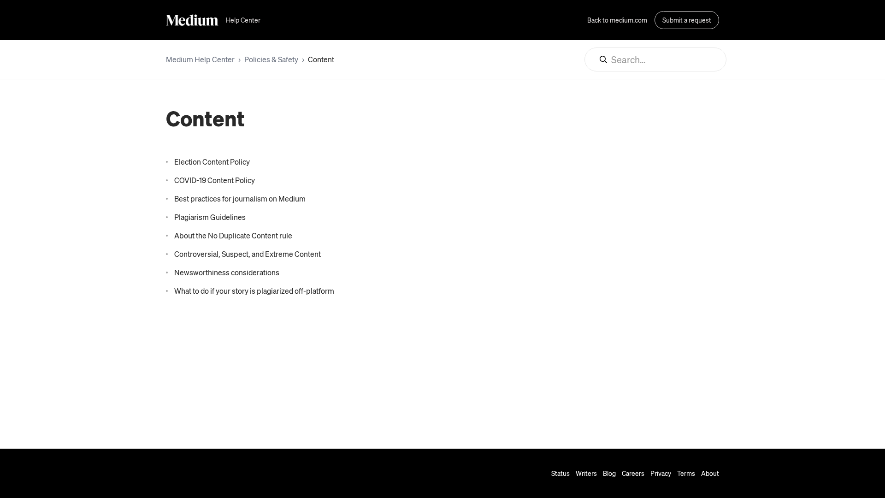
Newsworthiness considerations (226, 272)
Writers (586, 473)
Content (321, 59)
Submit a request (686, 20)
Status (560, 473)
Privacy (660, 473)
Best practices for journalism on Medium (240, 198)
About (710, 473)
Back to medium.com (617, 20)
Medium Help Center (200, 59)
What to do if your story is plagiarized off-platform (254, 291)
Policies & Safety (271, 59)
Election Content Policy (212, 161)
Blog (609, 473)
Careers (633, 473)
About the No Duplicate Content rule (233, 235)
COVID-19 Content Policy (214, 180)
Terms (686, 473)
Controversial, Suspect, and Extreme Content (247, 254)
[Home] (192, 20)
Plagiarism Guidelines (210, 217)
